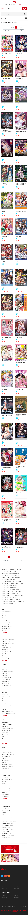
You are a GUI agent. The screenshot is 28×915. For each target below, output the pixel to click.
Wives (4, 703)
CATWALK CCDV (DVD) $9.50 (9, 571)
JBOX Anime (6, 790)
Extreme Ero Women (9, 696)
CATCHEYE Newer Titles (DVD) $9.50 (11, 581)
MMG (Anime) (6, 796)
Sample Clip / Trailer (8, 754)
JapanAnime (6, 792)
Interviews (5, 739)
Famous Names (7, 611)
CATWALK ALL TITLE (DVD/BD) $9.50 (11, 589)
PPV (9, 9)
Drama (5, 732)
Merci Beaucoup (7, 823)
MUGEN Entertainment (9, 821)
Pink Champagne (7, 825)
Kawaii (5, 694)
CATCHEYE (6, 827)
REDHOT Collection (8, 835)
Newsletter (16, 888)
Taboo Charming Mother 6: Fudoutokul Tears (21, 184)
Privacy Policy (4, 900)
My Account (16, 897)
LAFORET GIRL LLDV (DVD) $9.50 (10, 575)
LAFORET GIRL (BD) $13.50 (9, 597)
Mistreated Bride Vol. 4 (21, 131)
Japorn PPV (16, 883)
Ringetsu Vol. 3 (19, 236)
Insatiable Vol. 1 (19, 389)
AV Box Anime (6, 786)
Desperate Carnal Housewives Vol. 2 (20, 546)
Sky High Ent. (6, 833)
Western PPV (17, 884)
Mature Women (7, 705)
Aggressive (5, 760)
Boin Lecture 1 (19, 519)
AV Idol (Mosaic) (7, 730)
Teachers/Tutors (7, 671)
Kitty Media (5, 794)
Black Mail (5, 768)
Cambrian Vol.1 (19, 441)
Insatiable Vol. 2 (19, 78)
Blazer (4, 669)
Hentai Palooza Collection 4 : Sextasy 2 (7, 131)
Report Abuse (4, 897)
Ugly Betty (5, 630)
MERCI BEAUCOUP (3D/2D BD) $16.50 (11, 591)
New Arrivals (6, 750)
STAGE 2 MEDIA (7, 819)
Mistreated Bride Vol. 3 (7, 158)
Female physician (7, 677)
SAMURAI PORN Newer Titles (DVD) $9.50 (12, 583)
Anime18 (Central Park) (9, 779)
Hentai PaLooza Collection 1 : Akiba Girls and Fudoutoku (21, 210)
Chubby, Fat (6, 628)
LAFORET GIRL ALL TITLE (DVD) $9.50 (11, 599)
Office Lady (6, 679)
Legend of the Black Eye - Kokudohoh (7, 388)
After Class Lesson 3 (6, 467)
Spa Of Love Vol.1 (5, 441)
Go (22, 31)
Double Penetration (8, 643)
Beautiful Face (7, 626)
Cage (17, 287)
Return (2, 899)
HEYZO (5, 813)
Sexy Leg (5, 620)
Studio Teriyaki (7, 817)
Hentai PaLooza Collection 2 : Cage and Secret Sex (7, 184)
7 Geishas (5, 777)
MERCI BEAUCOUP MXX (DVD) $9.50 (11, 577)
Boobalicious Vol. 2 (6, 236)
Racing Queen (6, 685)
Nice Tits (5, 615)
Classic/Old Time (7, 724)
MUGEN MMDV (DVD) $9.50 (9, 579)
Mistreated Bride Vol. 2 (7, 415)
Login (6, 4)
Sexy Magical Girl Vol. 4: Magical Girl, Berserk (7, 546)
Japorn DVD (3, 883)
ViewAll (4, 632)
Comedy (5, 741)
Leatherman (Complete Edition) (21, 415)
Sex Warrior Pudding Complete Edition (6, 520)
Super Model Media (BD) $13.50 (10, 603)
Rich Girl (5, 709)
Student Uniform (7, 667)
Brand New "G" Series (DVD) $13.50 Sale (12, 569)
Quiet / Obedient (7, 711)
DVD (2, 9)
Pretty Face (6, 624)
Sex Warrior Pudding (6, 53)
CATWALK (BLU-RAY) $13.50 (9, 587)
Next (21, 27)
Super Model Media (8, 810)
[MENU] (26, 17)
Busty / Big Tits (7, 764)
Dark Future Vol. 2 (5, 261)
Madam (5, 707)
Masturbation (6, 656)
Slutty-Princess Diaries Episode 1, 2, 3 (7, 210)
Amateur (5, 726)
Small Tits (6, 622)
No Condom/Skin (8, 639)
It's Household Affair (20, 362)
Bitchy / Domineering (8, 713)
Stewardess (5, 681)
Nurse (5, 675)
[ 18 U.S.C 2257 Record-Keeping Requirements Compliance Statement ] (14, 911)
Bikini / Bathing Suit (7, 766)
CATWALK (6, 808)
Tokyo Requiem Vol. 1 (20, 53)
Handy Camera (6, 647)
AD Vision (5, 784)
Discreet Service (17, 899)
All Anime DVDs (7, 752)
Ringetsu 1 (4, 287)
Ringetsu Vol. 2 (19, 261)
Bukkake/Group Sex (8, 651)
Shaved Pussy (6, 658)
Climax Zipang (6, 831)
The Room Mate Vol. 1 (20, 492)
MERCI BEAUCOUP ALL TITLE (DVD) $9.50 (12, 595)
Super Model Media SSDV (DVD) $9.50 (11, 573)
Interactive (5, 722)
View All (4, 840)
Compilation (6, 756)
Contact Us (15, 895)
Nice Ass (5, 618)
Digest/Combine (7, 728)
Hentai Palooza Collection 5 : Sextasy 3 (21, 104)
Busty (5, 613)
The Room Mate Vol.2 (6, 337)
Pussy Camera (6, 653)
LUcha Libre (6, 837)
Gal (4, 698)
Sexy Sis (5, 701)
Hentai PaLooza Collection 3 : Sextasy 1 (21, 157)
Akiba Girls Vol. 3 (19, 312)
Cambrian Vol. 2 (5, 312)
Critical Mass (6, 788)
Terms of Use (4, 888)
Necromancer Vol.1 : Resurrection (6, 493)
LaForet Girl (6, 815)
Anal (4, 645)
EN (21, 4)
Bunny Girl (5, 683)
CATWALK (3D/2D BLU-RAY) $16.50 (11, 585)
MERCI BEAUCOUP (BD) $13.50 (10, 593)
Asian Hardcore (7, 734)
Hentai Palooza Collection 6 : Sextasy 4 (7, 104)
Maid (4, 673)
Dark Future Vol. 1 (19, 337)
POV (4, 736)
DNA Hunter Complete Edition (20, 467)
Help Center (13, 4)
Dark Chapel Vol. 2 (6, 78)
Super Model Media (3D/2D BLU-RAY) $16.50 (13, 601)
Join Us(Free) (17, 886)
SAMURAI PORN (7, 829)
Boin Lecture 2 (5, 362)
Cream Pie (6, 641)
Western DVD (4, 884)
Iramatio (5, 649)
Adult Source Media (8, 781)
